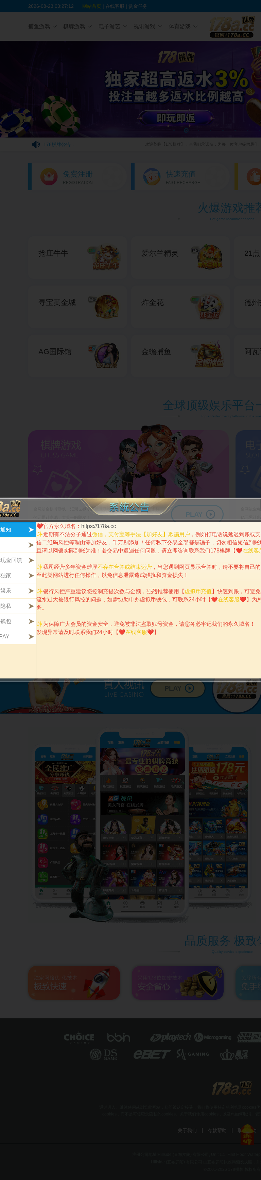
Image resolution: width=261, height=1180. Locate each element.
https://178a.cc (98, 526)
